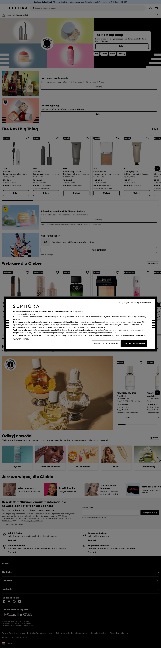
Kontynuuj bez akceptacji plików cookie (135, 302)
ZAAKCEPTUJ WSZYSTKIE (134, 344)
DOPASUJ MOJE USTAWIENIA (106, 344)
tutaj (33, 314)
